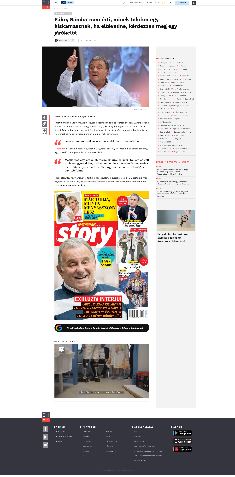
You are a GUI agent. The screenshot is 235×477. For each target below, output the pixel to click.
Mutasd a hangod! (182, 102)
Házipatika (110, 431)
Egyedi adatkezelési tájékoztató (148, 451)
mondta (61, 148)
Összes (185, 162)
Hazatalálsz (174, 92)
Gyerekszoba (111, 441)
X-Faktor (182, 66)
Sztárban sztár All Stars (183, 132)
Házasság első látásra (179, 115)
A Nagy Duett (179, 135)
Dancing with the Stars (168, 79)
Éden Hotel (164, 109)
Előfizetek (182, 2)
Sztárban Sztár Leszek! (168, 76)
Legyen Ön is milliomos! (181, 129)
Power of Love (165, 102)
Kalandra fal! (164, 132)
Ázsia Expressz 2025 (183, 148)
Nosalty (85, 451)
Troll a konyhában (184, 89)
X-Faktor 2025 (165, 148)
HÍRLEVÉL (138, 436)
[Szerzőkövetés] (73, 40)
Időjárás (124, 3)
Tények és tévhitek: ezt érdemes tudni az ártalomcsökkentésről (172, 238)
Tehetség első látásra (168, 72)
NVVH (150, 3)
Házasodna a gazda (167, 66)
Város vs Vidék (181, 69)
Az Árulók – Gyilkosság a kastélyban (173, 105)
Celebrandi (181, 96)
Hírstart (86, 436)
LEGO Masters (165, 112)
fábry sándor (61, 8)
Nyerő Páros (164, 139)
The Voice (179, 63)
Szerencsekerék (178, 86)
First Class (87, 446)
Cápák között (164, 135)
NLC (83, 456)
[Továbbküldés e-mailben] (44, 124)
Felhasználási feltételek (145, 446)
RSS (135, 431)
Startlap (86, 431)
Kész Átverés (164, 152)
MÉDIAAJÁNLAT (140, 461)
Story (108, 436)
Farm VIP (185, 76)
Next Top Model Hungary (169, 119)
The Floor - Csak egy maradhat (172, 125)
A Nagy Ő (177, 139)
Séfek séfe (163, 86)
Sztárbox (176, 109)
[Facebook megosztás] (44, 117)
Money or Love (165, 69)
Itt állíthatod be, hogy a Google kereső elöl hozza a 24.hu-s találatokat (105, 328)
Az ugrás (162, 115)
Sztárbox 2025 (165, 142)
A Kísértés (163, 129)
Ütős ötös (163, 99)
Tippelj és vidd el (166, 96)
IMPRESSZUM (139, 441)
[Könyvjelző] (44, 131)
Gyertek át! (189, 99)
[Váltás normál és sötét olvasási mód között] (171, 2)
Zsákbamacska (165, 122)
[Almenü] (55, 3)
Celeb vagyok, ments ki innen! (171, 82)
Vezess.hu (86, 441)
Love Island (176, 99)
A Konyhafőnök (165, 63)
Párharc (162, 92)
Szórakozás (63, 13)
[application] (101, 371)
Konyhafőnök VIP (166, 89)
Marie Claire (111, 451)
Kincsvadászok (181, 112)
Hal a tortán (186, 79)
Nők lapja (110, 446)
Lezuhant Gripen (138, 3)
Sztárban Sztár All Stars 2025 (171, 145)
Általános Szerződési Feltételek (148, 456)
